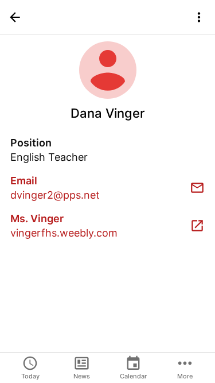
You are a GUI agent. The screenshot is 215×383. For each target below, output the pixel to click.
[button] (14, 17)
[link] (107, 188)
